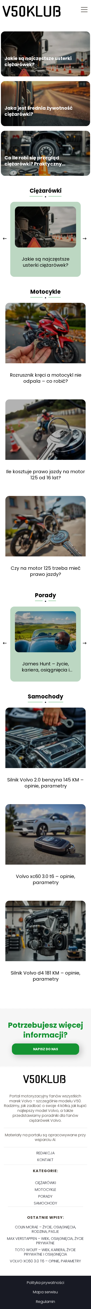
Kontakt (45, 1160)
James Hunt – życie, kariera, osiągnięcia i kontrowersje (46, 667)
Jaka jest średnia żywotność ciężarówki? (38, 111)
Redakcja (45, 1153)
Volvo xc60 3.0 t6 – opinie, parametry (45, 879)
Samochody (45, 696)
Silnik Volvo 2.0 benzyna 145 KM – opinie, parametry (45, 783)
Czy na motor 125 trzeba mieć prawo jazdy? (45, 571)
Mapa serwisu (45, 1292)
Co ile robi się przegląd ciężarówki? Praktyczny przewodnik (33, 161)
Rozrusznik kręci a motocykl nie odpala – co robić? (45, 378)
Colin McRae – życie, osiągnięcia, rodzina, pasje (45, 1229)
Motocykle (45, 292)
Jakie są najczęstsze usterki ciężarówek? (38, 61)
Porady (45, 595)
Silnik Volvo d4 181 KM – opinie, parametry (45, 976)
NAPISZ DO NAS (45, 1049)
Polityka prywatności (45, 1282)
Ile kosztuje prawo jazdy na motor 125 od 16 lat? (45, 475)
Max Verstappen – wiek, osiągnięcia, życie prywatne (45, 1241)
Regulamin (45, 1301)
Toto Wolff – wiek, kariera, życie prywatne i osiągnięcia (45, 1252)
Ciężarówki (46, 191)
